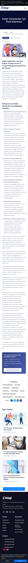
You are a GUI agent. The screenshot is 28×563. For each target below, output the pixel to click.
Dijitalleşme (6, 388)
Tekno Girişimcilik (8, 397)
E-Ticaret (17, 385)
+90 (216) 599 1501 (9, 542)
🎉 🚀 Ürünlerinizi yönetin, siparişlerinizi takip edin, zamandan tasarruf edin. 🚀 (12, 3)
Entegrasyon (15, 388)
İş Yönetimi (6, 391)
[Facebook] (11, 400)
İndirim (22, 391)
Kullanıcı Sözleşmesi (18, 526)
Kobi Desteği (14, 391)
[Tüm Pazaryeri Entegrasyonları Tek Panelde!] (14, 419)
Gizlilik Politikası (19, 522)
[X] (14, 400)
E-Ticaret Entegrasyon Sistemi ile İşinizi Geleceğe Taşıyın (13, 453)
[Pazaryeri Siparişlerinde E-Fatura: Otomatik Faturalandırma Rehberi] (14, 466)
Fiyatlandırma (6, 522)
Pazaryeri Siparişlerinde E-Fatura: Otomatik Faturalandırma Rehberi (14, 477)
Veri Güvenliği (18, 529)
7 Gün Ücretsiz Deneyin (12, 370)
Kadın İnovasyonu (19, 397)
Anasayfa (5, 32)
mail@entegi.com (8, 547)
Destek (4, 530)
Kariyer (4, 525)
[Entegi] (14, 498)
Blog (11, 32)
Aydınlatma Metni (19, 520)
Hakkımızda (5, 520)
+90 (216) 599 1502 (9, 544)
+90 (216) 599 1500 (9, 539)
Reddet (7, 561)
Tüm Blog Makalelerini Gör (14, 489)
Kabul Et (20, 561)
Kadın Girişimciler (7, 385)
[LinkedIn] (17, 400)
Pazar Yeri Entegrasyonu (9, 394)
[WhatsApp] (21, 400)
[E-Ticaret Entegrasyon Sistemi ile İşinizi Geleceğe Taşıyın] (14, 443)
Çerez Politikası (19, 532)
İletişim (4, 528)
